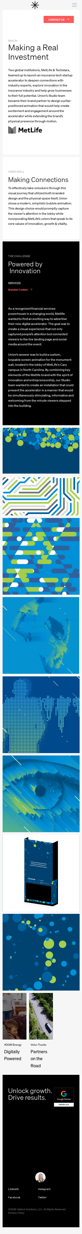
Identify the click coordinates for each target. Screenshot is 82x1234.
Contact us (56, 19)
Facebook (14, 1197)
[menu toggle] (74, 5)
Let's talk (11, 1178)
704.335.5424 (15, 1151)
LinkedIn (13, 1189)
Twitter (42, 1197)
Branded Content (18, 289)
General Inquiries (15, 1156)
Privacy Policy (16, 1213)
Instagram (44, 1189)
